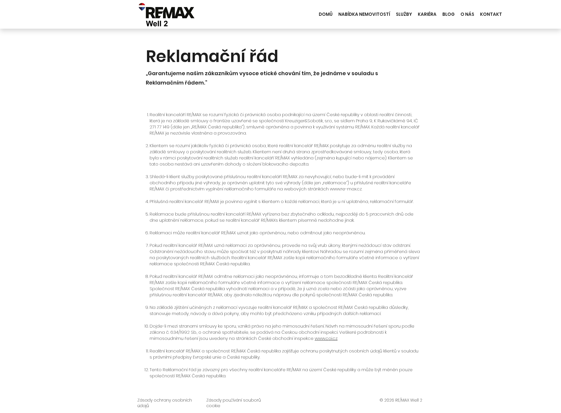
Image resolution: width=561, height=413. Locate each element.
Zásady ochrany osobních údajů (164, 403)
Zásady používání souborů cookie (233, 403)
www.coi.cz (326, 338)
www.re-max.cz (346, 189)
